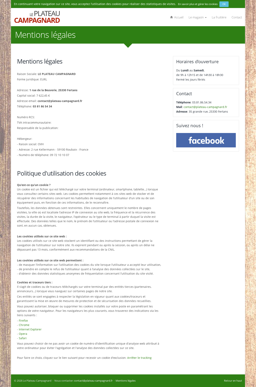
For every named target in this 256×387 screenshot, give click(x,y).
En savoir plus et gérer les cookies (198, 4)
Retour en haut (233, 380)
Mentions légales (126, 380)
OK (224, 4)
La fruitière (219, 17)
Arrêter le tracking (139, 358)
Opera (23, 334)
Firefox (23, 320)
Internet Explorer (30, 329)
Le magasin (197, 17)
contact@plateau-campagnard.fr (205, 107)
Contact (237, 17)
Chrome (24, 325)
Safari (23, 338)
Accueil (178, 17)
